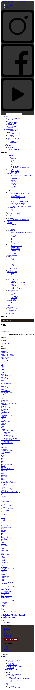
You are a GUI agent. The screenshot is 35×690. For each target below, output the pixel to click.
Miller (2, 522)
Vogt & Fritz (4, 603)
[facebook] (17, 76)
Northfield (3, 531)
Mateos (3, 518)
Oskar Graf (4, 539)
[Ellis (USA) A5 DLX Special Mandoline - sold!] (3, 621)
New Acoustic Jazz (12, 310)
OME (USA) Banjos (6, 538)
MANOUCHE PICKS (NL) (18, 288)
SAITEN (9, 256)
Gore (2, 461)
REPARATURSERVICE (14, 133)
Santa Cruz (4, 570)
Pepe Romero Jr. (5, 545)
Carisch (3, 397)
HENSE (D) (14, 287)
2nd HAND (10, 127)
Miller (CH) (14, 298)
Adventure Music (5, 362)
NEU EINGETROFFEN (14, 118)
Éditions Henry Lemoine (7, 437)
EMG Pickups (15, 296)
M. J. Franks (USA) (6, 505)
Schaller (13, 276)
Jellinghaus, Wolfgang (7, 481)
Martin (2, 516)
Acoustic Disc (4, 352)
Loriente (3, 504)
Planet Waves (4, 550)
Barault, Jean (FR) (6, 383)
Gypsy (12, 259)
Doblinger (3, 423)
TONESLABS (5, 593)
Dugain (3, 424)
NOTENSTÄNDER (13, 278)
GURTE (9, 223)
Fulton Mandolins (5, 452)
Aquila (2, 380)
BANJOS (10, 169)
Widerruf (6, 632)
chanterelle (3, 401)
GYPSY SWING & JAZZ (18, 197)
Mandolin (13, 224)
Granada (3, 466)
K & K (13, 295)
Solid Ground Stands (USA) (8, 586)
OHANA (13, 184)
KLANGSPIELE (12, 255)
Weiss (2, 609)
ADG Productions (5, 358)
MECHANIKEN (15, 252)
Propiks (3, 551)
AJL (2, 365)
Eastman (13, 180)
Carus (2, 398)
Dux (2, 427)
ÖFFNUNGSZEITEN (13, 149)
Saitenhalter (14, 241)
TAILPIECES (15, 253)
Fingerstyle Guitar (12, 308)
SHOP (6, 117)
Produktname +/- (5, 343)
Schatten (13, 292)
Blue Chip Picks (5, 388)
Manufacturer (4, 512)
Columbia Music (5, 412)
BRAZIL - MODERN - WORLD (20, 201)
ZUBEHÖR (7, 221)
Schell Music (4, 577)
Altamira (3, 371)
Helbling (3, 472)
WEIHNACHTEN (16, 198)
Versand (6, 633)
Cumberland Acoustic (6, 415)
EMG (2, 444)
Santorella (3, 571)
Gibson (3, 459)
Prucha (2, 553)
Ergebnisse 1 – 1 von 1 (7, 611)
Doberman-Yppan (5, 421)
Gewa (2, 458)
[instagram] (17, 42)
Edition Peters (4, 433)
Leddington (4, 499)
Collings (3, 411)
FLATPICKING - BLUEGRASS (20, 194)
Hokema (3, 478)
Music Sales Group (6, 527)
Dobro (12, 160)
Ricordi (3, 559)
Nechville (3, 530)
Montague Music (5, 525)
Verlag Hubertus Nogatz (7, 600)
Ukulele (13, 229)
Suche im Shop (5, 331)
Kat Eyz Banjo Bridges (7, 489)
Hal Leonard (4, 470)
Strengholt (3, 588)
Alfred (2, 368)
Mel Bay (3, 519)
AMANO (3, 374)
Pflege (12, 239)
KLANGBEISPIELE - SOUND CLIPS (13, 139)
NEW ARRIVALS (9, 189)
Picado (2, 547)
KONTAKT (7, 146)
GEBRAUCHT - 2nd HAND (12, 213)
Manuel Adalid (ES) (6, 510)
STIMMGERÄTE (12, 269)
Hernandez (4, 475)
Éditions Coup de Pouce (7, 435)
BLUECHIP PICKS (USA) (18, 284)
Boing (2, 389)
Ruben (2, 565)
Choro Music (4, 406)
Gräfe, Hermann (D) (6, 464)
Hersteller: (10, 478)
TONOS (3, 594)
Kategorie (3, 345)
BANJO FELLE (15, 247)
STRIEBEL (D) (5, 590)
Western (13, 161)
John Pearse (4, 484)
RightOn (3, 560)
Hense (2, 473)
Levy (2, 502)
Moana (2, 524)
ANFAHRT (10, 147)
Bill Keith (3, 386)
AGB (5, 630)
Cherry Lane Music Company (9, 403)
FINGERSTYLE (15, 195)
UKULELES (11, 183)
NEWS (6, 144)
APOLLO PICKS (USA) (18, 282)
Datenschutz (7, 636)
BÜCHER (10, 120)
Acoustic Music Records (7, 355)
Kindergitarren (15, 166)
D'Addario (14, 285)
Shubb (2, 585)
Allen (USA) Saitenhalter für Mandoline (21, 232)
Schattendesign (5, 576)
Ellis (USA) (14, 181)
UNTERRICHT (12, 130)
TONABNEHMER (12, 290)
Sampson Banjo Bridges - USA (9, 568)
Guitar (12, 227)
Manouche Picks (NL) (7, 508)
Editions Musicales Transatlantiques (10, 440)
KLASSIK (14, 200)
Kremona (3, 495)
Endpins (13, 236)
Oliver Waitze (4, 536)
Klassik (13, 165)
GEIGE (9, 270)
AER (12, 302)
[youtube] (17, 110)
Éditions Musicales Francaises (9, 438)
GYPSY (13, 163)
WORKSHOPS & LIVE (11, 129)
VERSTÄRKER (12, 301)
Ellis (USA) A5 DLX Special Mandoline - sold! (13, 616)
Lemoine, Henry (5, 501)
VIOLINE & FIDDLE (13, 210)
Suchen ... (3, 114)
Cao (2, 395)
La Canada (4, 496)
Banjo (12, 226)
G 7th (2, 455)
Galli (2, 456)
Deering (3, 420)
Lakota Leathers (5, 498)
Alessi (12, 273)
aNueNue (13, 186)
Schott (2, 580)
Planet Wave (4, 548)
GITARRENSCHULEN (17, 204)
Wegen (2, 608)
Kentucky (3, 490)
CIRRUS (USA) (5, 407)
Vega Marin (4, 599)
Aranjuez (3, 381)
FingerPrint (4, 449)
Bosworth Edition (5, 391)
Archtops (13, 158)
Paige (2, 542)
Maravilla (3, 513)
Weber (2, 606)
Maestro (3, 507)
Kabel (12, 238)
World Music (10, 313)
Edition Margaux (5, 432)
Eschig (2, 446)
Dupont (13, 275)
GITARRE (10, 192)
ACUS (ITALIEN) (6, 357)
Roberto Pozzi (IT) (6, 562)
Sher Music (4, 583)
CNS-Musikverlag (6, 409)
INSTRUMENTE (12, 123)
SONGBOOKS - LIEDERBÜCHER (21, 206)
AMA (2, 372)
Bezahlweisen (8, 635)
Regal (2, 556)
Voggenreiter (4, 602)
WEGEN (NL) (15, 281)
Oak (2, 533)
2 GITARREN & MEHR (18, 203)
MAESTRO (14, 187)
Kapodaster (14, 235)
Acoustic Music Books (7, 354)
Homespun (4, 479)
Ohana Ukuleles (5, 534)
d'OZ (2, 418)
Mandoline (14, 262)
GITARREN (10, 157)
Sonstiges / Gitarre (16, 243)
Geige (12, 267)
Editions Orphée (5, 441)
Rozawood (4, 564)
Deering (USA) (15, 171)
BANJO (9, 212)
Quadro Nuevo (5, 554)
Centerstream (4, 400)
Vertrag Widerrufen (11, 639)
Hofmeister (4, 476)
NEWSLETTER (12, 135)
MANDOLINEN (12, 174)
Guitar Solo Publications (7, 469)
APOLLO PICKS (5, 378)
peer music (3, 544)
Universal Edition (5, 597)
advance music (5, 360)
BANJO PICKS (15, 249)
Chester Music (4, 404)
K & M (3, 487)
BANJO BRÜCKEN (16, 246)
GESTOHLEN (11, 137)
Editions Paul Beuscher (7, 443)
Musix (2, 528)
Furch (2, 453)
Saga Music (4, 567)
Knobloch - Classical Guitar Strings (10, 492)
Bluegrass (10, 307)
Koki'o (2, 493)
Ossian (2, 541)
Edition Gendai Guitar (7, 430)
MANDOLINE (15, 141)
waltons (3, 605)
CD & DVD (10, 121)
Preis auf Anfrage (5, 622)
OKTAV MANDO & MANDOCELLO (18, 168)
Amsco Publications (6, 375)
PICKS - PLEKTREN (13, 279)
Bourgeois (3, 394)
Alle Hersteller (4, 351)
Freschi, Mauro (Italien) (7, 450)
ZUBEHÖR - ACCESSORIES (12, 125)
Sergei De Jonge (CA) (7, 582)
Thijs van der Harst (6, 591)
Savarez (3, 573)
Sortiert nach (5, 343)
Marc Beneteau (5, 515)
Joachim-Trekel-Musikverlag (8, 482)
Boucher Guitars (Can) (7, 392)
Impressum (7, 629)
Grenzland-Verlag (5, 467)
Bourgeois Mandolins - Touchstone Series (22, 175)
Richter (3, 557)
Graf (2, 463)
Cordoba (3, 414)
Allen (2, 369)
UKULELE (10, 209)
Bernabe (3, 385)
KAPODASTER (15, 250)
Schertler (13, 299)
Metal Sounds (4, 521)
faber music (4, 447)
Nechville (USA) (15, 172)
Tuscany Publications (6, 596)
